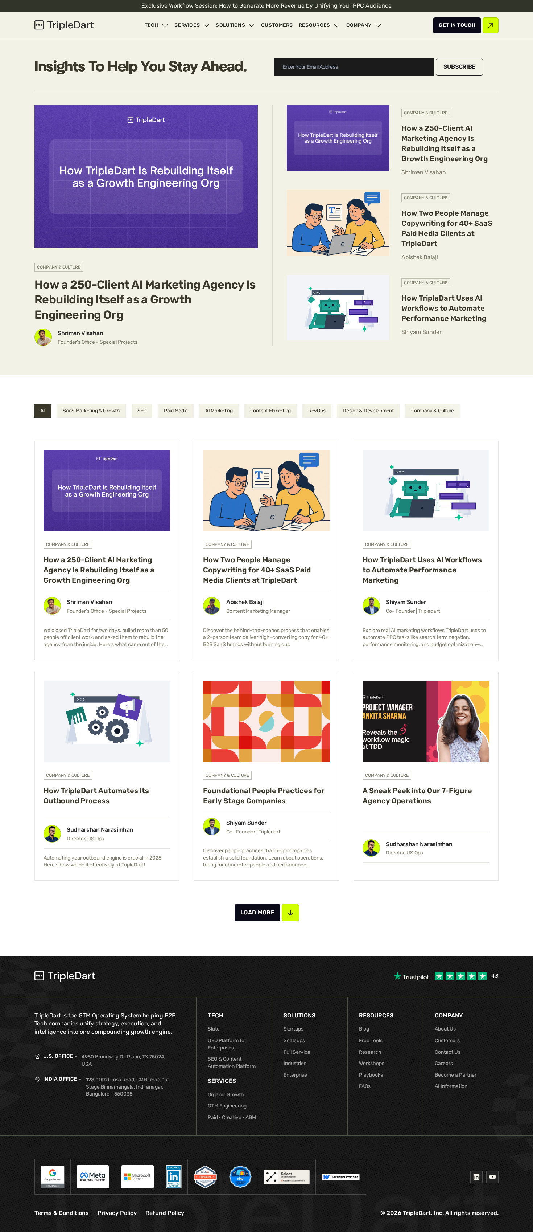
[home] (64, 25)
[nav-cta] (457, 25)
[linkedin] (476, 1177)
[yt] (492, 1177)
